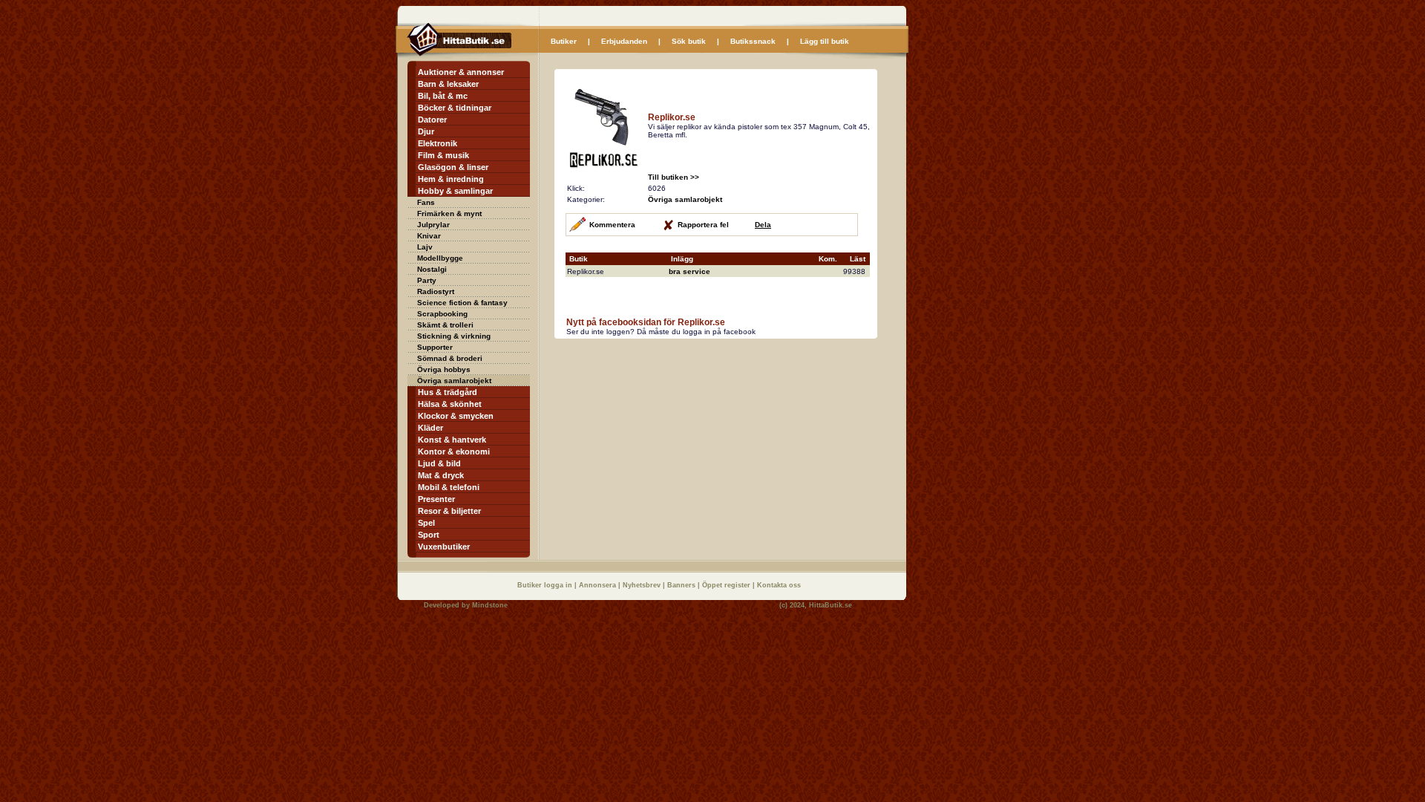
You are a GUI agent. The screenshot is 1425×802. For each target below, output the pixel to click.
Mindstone (490, 605)
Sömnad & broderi (449, 358)
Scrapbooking (442, 314)
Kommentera (612, 225)
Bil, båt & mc (443, 95)
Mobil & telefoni (448, 487)
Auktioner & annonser (461, 72)
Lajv (425, 247)
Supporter (435, 347)
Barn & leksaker (448, 83)
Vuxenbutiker (444, 546)
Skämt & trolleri (445, 325)
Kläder (430, 427)
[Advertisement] (679, 443)
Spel (426, 522)
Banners (682, 585)
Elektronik (437, 143)
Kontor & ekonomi (454, 451)
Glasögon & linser (453, 167)
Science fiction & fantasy (462, 303)
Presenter (436, 499)
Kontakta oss (779, 585)
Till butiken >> (673, 177)
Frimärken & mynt (449, 213)
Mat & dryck (441, 475)
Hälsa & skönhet (450, 404)
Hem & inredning (451, 179)
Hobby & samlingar (455, 190)
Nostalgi (432, 269)
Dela (763, 225)
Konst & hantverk (452, 439)
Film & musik (443, 155)
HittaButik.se (830, 605)
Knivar (429, 236)
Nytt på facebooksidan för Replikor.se (645, 322)
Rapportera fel (703, 225)
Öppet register (727, 585)
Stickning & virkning (454, 336)
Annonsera (598, 585)
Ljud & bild (439, 463)
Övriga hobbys (444, 369)
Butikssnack (753, 41)
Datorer (432, 119)
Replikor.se (671, 117)
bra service (689, 271)
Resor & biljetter (449, 510)
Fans (426, 202)
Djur (426, 131)
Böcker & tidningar (454, 107)
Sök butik (689, 41)
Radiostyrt (435, 291)
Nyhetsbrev (643, 585)
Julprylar (433, 225)
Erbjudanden (624, 41)
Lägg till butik (824, 41)
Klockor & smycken (456, 415)
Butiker (564, 41)
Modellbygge (440, 258)
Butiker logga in (545, 585)
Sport (428, 534)
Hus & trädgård (447, 392)
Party (426, 280)
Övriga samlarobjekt (454, 380)
